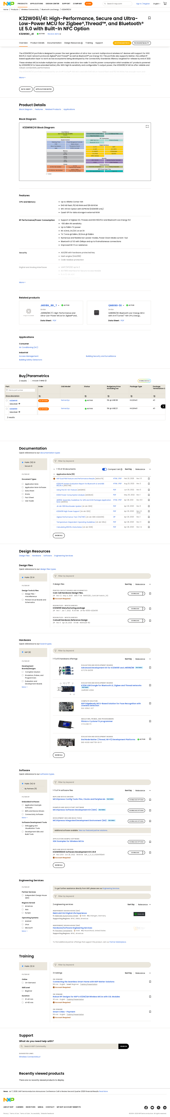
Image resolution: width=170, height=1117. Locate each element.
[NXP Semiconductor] (8, 3)
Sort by (128, 469)
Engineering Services (63, 555)
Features (39, 109)
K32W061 (13, 409)
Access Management (29, 356)
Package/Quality (141, 43)
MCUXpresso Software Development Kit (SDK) (75, 809)
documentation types (50, 452)
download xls (144, 381)
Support (99, 43)
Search (123, 1046)
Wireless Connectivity (30, 9)
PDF (54, 320)
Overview (23, 43)
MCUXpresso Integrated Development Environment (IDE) (80, 820)
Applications (69, 109)
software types (47, 774)
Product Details (37, 43)
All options (43, 401)
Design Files (24, 555)
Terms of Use (14, 1113)
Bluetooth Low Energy (50, 9)
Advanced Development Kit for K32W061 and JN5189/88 (107, 667)
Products (14, 9)
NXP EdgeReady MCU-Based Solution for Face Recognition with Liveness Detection (111, 704)
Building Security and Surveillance (101, 356)
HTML (115, 478)
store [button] (88, 4)
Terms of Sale (25, 1113)
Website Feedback (47, 1113)
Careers (19, 1107)
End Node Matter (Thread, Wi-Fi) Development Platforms (108, 739)
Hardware (36, 555)
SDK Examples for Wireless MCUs (68, 841)
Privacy (6, 1113)
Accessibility (35, 1113)
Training (89, 43)
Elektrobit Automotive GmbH (66, 916)
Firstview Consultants (63, 930)
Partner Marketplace (118, 942)
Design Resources (72, 43)
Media (40, 1107)
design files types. (48, 569)
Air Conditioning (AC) (28, 347)
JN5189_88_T (48, 305)
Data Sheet (13, 404)
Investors (31, 1107)
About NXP (8, 1107)
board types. (46, 643)
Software (47, 555)
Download (135, 593)
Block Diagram (25, 109)
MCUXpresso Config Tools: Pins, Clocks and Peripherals (79, 799)
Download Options (136, 800)
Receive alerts (53, 34)
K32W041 (13, 400)
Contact (50, 1107)
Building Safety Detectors (30, 359)
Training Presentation (88, 984)
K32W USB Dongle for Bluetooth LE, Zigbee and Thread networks (111, 685)
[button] (157, 3)
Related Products (53, 109)
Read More (108, 1091)
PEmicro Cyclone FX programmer (97, 721)
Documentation (54, 43)
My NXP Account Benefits (69, 1107)
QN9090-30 (115, 305)
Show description (12, 396)
